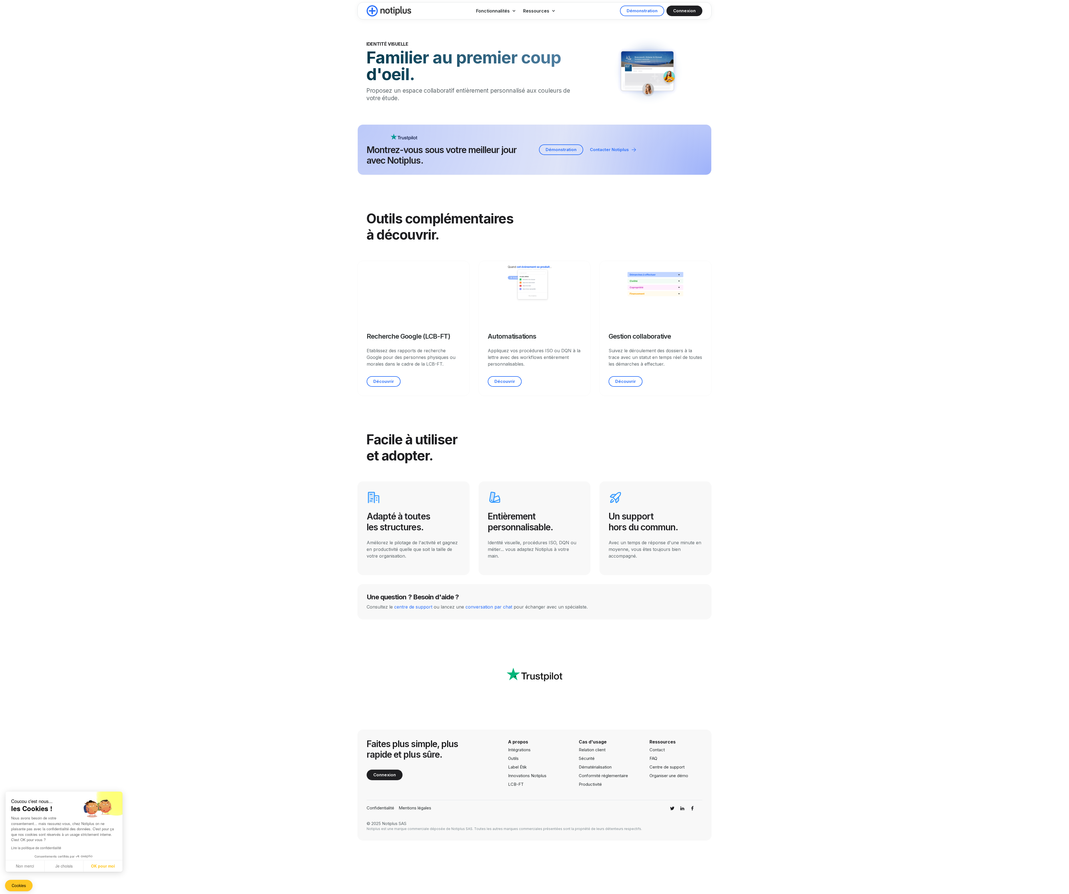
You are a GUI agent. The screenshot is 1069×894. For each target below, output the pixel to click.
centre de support (413, 607)
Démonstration (642, 10)
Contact (657, 750)
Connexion (684, 10)
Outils (513, 758)
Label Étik (517, 767)
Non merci (25, 866)
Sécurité (587, 758)
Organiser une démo (668, 776)
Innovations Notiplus (527, 776)
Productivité (590, 784)
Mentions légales (415, 808)
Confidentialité (380, 808)
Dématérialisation (595, 767)
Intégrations (519, 750)
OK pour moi (103, 866)
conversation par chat (488, 607)
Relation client (592, 749)
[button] (495, 11)
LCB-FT (516, 784)
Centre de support (667, 767)
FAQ (653, 758)
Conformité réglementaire (603, 775)
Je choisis (64, 866)
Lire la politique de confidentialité (36, 847)
